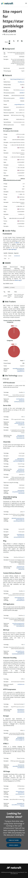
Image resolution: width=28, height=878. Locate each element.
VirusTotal (21, 90)
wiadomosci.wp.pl (20, 567)
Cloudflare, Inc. (21, 82)
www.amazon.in (20, 458)
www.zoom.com (20, 535)
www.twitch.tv (21, 792)
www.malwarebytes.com (19, 624)
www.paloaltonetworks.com (18, 491)
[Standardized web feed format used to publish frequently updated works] (23, 644)
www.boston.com (20, 566)
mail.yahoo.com (21, 684)
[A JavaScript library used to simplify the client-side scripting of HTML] (23, 511)
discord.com (21, 400)
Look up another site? (10, 34)
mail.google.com (20, 737)
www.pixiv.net (21, 424)
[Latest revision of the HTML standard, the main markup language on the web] (23, 730)
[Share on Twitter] (14, 41)
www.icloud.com (20, 470)
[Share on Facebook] (17, 41)
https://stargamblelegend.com (16, 79)
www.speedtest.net (20, 791)
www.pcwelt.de (21, 490)
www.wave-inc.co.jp (20, 422)
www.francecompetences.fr (18, 623)
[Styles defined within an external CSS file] (23, 796)
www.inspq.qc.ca (20, 369)
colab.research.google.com (18, 461)
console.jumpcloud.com (19, 401)
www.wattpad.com (20, 626)
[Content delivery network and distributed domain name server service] (23, 392)
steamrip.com (21, 569)
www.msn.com (21, 765)
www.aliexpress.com (20, 794)
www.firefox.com (20, 534)
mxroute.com (17, 255)
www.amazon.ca (20, 709)
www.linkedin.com (20, 436)
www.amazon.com (20, 438)
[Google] (23, 360)
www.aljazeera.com (20, 471)
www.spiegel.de (20, 652)
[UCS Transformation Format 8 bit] (23, 679)
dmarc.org (17, 280)
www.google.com (20, 803)
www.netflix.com (15, 804)
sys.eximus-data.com (21, 805)
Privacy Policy (20, 872)
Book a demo (13, 845)
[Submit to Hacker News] (9, 43)
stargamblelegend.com (19, 104)
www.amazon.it (21, 710)
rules (16, 242)
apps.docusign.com (20, 519)
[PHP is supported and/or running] (23, 416)
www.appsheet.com (20, 651)
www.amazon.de (20, 712)
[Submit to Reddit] (9, 41)
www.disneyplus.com (19, 459)
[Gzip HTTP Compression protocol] (23, 704)
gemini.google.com (20, 738)
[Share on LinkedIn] (21, 41)
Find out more (14, 840)
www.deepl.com (20, 599)
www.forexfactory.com (19, 423)
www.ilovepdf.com (20, 399)
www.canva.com (20, 435)
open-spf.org (12, 249)
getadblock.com (21, 371)
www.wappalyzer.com (19, 597)
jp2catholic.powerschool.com (18, 518)
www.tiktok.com (20, 767)
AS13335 (21, 92)
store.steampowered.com (19, 521)
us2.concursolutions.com (19, 537)
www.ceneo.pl (21, 493)
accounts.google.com (20, 739)
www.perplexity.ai (20, 600)
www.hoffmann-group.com (18, 368)
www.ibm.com (21, 469)
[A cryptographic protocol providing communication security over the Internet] (23, 427)
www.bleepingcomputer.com (18, 653)
